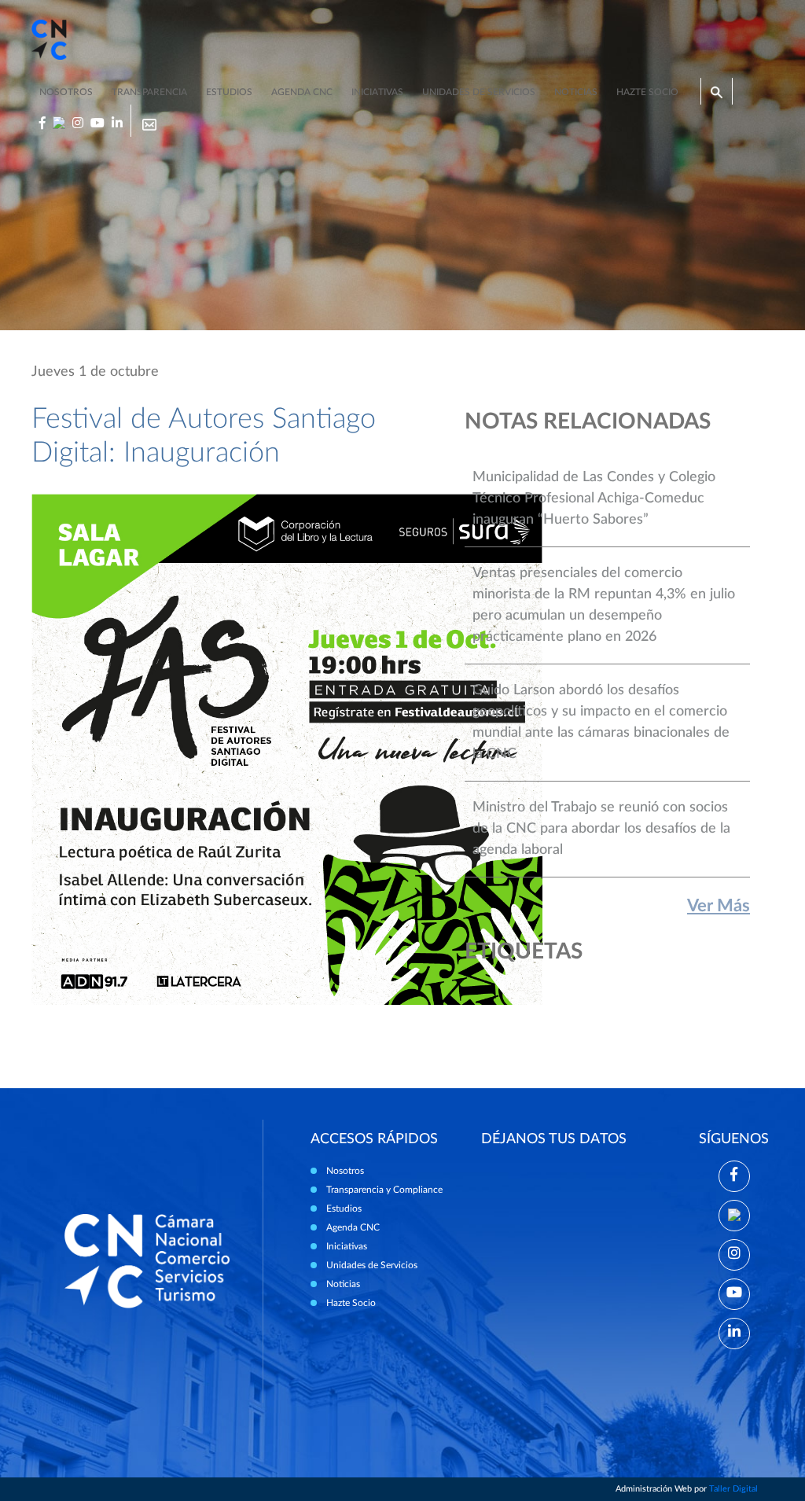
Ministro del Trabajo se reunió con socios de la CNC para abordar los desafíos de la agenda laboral (601, 828)
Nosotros (66, 92)
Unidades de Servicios (478, 92)
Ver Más (718, 905)
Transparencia (149, 92)
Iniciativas (377, 92)
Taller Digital (733, 1488)
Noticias (575, 92)
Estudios (229, 92)
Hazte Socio (351, 1303)
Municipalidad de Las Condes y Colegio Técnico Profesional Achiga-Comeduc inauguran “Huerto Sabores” (593, 498)
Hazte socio (647, 92)
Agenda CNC (302, 92)
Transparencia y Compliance (384, 1189)
